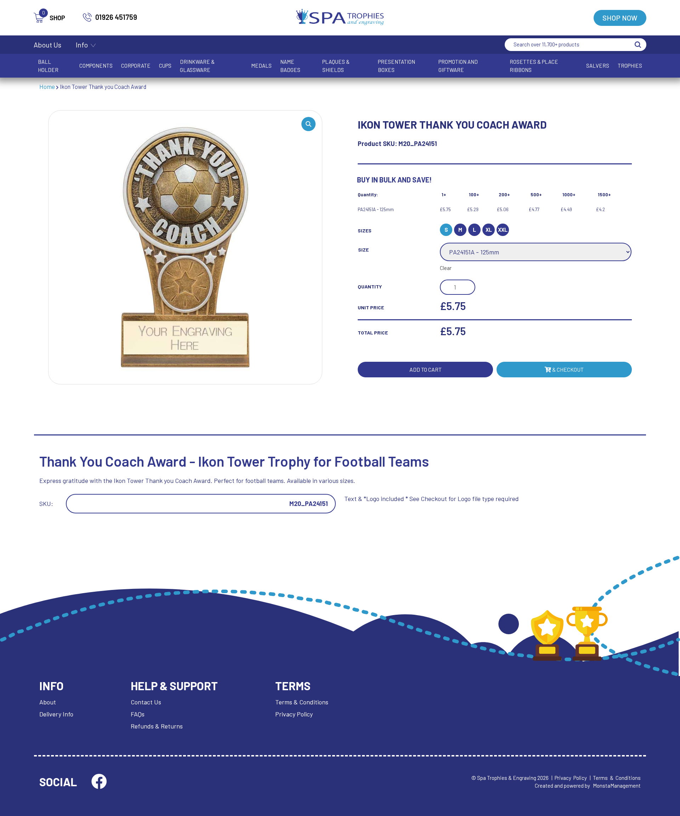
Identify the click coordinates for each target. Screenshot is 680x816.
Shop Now (620, 17)
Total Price (373, 333)
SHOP (53, 17)
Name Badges (290, 65)
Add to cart (425, 369)
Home (47, 86)
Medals (261, 65)
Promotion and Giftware (458, 65)
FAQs (137, 714)
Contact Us (146, 702)
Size (363, 250)
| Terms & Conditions (615, 778)
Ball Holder (48, 65)
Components (96, 65)
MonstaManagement (617, 785)
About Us (47, 44)
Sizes (365, 230)
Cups (165, 65)
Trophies (630, 65)
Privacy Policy (294, 714)
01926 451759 (116, 17)
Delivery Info (56, 714)
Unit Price (371, 307)
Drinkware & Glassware (197, 65)
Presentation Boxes (396, 65)
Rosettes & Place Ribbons (534, 65)
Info (82, 44)
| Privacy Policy (569, 778)
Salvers (597, 65)
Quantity (370, 286)
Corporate (136, 65)
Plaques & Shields (336, 65)
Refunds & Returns (157, 726)
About (47, 702)
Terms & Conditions (301, 702)
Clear (446, 268)
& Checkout (567, 369)
